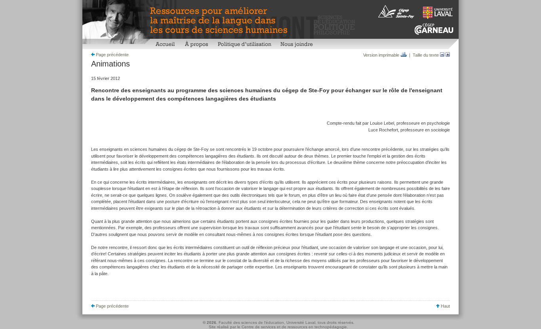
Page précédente (112, 54)
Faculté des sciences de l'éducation (251, 322)
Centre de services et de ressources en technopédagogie (294, 327)
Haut (445, 306)
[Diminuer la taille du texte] (442, 55)
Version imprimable (381, 55)
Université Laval (300, 322)
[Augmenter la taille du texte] (448, 55)
